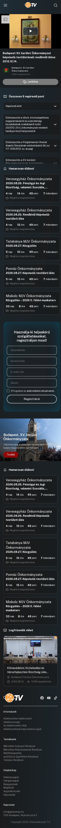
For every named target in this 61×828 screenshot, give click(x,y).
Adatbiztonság (11, 722)
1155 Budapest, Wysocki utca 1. (20, 815)
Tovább (11, 454)
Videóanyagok (11, 777)
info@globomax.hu (13, 811)
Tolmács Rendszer (13, 760)
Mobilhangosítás (12, 753)
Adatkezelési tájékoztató (17, 718)
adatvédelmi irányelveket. (41, 391)
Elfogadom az (33, 391)
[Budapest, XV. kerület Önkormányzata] (6, 71)
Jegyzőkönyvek (11, 791)
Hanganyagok (11, 780)
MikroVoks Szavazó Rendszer (19, 746)
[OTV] (30, 5)
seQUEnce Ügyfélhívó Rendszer (20, 756)
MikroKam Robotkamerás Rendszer (22, 749)
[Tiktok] (56, 698)
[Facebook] (42, 698)
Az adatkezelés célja (15, 725)
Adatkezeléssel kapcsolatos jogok (22, 729)
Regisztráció (32, 399)
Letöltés (33, 81)
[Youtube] (49, 698)
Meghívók (8, 787)
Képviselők (9, 794)
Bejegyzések (10, 784)
